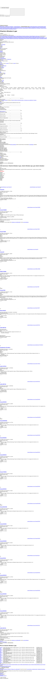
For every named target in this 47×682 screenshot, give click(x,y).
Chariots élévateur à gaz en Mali (17, 664)
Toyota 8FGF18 (3, 575)
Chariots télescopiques (33, 26)
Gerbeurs (11, 27)
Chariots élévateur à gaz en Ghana (6, 664)
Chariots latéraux (25, 28)
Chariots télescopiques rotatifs (7, 28)
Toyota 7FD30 (3, 231)
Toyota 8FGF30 (3, 437)
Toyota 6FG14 (3, 558)
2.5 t (2, 111)
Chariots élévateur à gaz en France (39, 664)
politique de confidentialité (16, 222)
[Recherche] (17, 12)
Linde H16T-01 (3, 628)
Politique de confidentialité (15, 669)
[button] (23, 20)
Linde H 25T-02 (3, 366)
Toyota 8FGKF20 (3, 420)
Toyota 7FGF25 (3, 471)
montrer (1, 162)
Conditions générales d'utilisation (5, 669)
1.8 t (0, 111)
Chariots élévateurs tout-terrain (17, 28)
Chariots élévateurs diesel (41, 26)
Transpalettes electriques (35, 27)
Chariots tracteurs (43, 28)
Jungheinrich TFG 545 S (5, 347)
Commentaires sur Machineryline (32, 669)
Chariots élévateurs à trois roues (18, 27)
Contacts (9, 666)
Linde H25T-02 (3, 327)
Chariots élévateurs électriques (5, 27)
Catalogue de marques (41, 669)
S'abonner (2, 221)
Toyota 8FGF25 (3, 593)
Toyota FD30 (2, 290)
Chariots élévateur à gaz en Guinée (28, 664)
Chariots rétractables (27, 27)
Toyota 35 (2, 189)
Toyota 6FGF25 (3, 523)
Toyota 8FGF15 (3, 454)
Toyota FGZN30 (3, 209)
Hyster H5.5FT (3, 310)
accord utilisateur (26, 222)
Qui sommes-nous (3, 666)
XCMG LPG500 (3, 271)
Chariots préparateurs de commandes (34, 28)
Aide (7, 666)
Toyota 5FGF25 (3, 541)
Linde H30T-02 (3, 384)
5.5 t (3, 111)
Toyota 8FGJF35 (3, 506)
